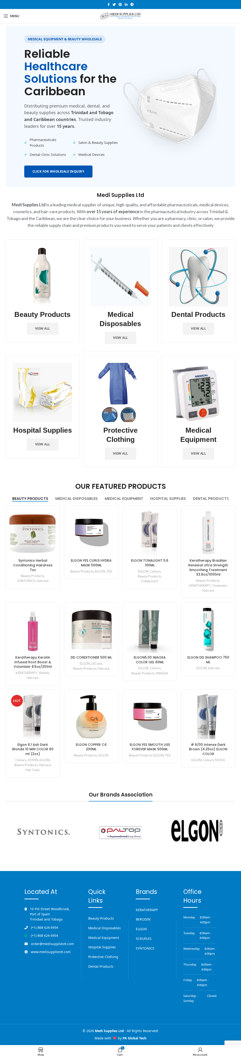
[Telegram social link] (132, 4)
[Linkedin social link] (126, 4)
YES (109, 571)
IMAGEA (162, 673)
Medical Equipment (103, 937)
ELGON (100, 571)
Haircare (42, 581)
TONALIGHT (150, 581)
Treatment (219, 585)
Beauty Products (32, 576)
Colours (155, 571)
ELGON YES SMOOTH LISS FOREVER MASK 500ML (150, 747)
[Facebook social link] (108, 4)
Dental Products (100, 966)
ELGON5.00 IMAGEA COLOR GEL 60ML (150, 659)
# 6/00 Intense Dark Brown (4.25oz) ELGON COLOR (208, 749)
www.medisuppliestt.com (51, 952)
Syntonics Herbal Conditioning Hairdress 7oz (32, 565)
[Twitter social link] (114, 4)
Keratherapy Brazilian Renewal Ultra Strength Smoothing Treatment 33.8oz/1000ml (208, 567)
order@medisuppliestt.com (52, 944)
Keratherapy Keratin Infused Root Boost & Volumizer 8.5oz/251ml (33, 662)
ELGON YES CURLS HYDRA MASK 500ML (91, 563)
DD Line (96, 663)
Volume (44, 673)
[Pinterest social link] (120, 4)
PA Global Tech (134, 1038)
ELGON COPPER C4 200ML (91, 747)
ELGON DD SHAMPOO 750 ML (208, 659)
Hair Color (33, 770)
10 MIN (33, 760)
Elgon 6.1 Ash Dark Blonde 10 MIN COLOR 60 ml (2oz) (32, 749)
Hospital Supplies (102, 947)
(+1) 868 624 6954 (44, 927)
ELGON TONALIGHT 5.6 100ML (149, 563)
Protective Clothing (103, 956)
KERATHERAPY (200, 585)
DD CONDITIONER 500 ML (91, 657)
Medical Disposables (104, 928)
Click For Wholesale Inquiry (58, 171)
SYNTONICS (26, 581)
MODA (220, 760)
